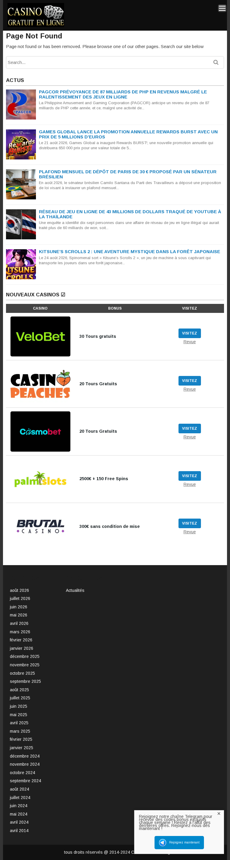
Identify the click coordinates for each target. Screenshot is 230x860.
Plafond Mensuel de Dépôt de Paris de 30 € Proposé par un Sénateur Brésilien (128, 174)
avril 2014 (19, 830)
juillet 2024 (20, 797)
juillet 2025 (20, 697)
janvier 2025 (21, 747)
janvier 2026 (21, 648)
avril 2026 (19, 623)
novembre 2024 (25, 764)
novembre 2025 (25, 664)
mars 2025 (20, 731)
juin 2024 (18, 805)
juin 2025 (18, 706)
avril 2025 (19, 722)
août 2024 (19, 789)
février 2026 (21, 639)
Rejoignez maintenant (184, 842)
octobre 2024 (22, 772)
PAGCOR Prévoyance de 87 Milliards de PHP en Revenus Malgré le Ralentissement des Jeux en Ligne (123, 94)
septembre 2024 (25, 780)
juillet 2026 (20, 598)
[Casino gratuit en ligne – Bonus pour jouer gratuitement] (35, 26)
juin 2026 (18, 606)
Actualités (75, 590)
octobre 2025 (22, 673)
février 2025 (21, 739)
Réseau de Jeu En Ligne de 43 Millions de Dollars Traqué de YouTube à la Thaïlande (130, 214)
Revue (190, 341)
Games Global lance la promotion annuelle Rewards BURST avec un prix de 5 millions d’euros (128, 134)
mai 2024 (18, 814)
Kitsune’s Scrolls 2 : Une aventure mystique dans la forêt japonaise (129, 251)
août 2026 (19, 590)
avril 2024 (19, 822)
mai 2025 (18, 714)
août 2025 (19, 689)
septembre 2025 (25, 681)
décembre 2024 (25, 756)
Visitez (189, 333)
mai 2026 (18, 615)
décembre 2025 (25, 656)
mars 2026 (20, 631)
